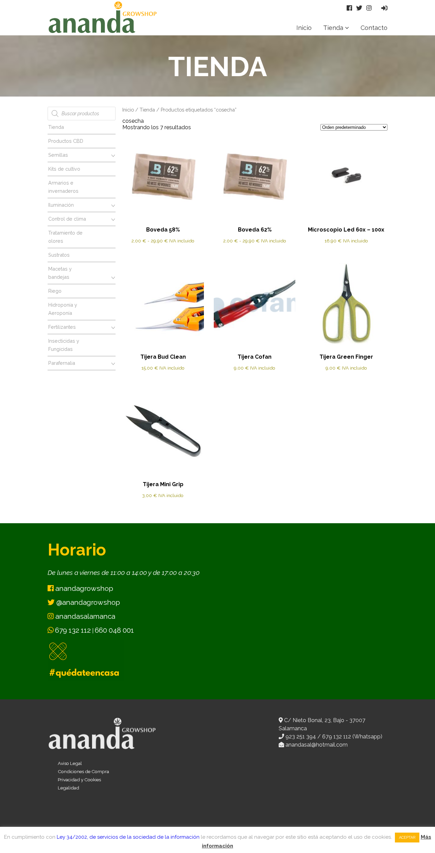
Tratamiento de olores (65, 237)
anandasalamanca (84, 616)
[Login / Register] (384, 8)
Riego (55, 291)
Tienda (333, 27)
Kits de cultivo (64, 169)
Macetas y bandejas (60, 273)
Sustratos (59, 255)
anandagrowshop (83, 588)
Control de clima (67, 219)
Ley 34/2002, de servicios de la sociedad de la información (128, 837)
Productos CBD (65, 141)
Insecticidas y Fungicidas (63, 345)
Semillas (58, 155)
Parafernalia (61, 363)
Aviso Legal (70, 763)
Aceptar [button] (407, 837)
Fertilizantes (62, 327)
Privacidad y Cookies (79, 779)
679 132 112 (73, 630)
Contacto (374, 27)
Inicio (304, 27)
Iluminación (61, 205)
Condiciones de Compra (83, 771)
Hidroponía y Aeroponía (62, 309)
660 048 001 (114, 630)
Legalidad (68, 787)
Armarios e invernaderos (63, 187)
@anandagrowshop (87, 602)
